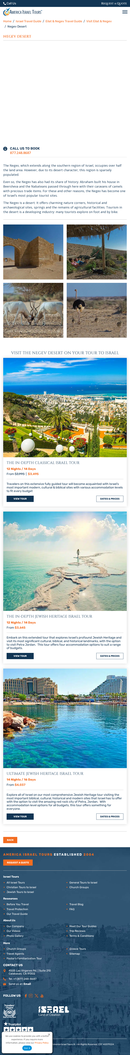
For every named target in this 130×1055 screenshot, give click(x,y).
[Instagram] (31, 996)
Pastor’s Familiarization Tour (24, 958)
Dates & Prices (110, 498)
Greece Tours (77, 948)
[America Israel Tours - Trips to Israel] (22, 12)
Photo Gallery (15, 935)
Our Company (15, 926)
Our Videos (13, 931)
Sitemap (74, 953)
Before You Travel (18, 904)
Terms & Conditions (81, 935)
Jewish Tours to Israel (20, 892)
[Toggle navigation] (125, 12)
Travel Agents (15, 953)
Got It (27, 1048)
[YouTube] (42, 995)
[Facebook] (26, 995)
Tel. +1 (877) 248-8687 (22, 978)
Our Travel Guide (17, 914)
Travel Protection (17, 909)
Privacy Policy (42, 1043)
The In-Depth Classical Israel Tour (43, 462)
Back (10, 840)
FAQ (71, 909)
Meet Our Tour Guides (82, 926)
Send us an (20, 984)
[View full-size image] (33, 251)
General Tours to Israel (83, 882)
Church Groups (79, 887)
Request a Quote (114, 3)
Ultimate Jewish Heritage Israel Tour (45, 773)
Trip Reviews (77, 931)
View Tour (20, 498)
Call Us (11, 3)
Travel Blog (76, 904)
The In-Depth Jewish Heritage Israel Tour (49, 616)
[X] (36, 995)
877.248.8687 (20, 152)
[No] (49, 1034)
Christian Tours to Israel (21, 887)
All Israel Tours (16, 882)
